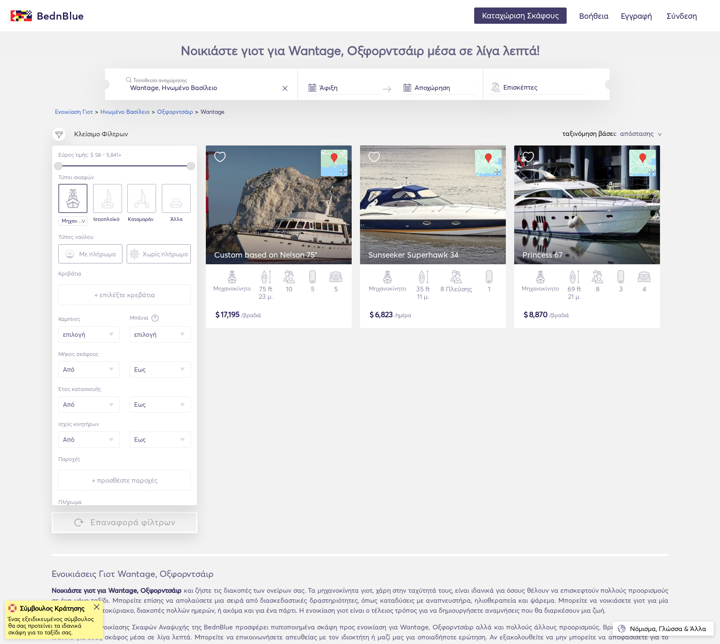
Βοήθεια (593, 16)
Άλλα (176, 219)
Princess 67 (542, 255)
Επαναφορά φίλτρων (132, 522)
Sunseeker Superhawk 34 (413, 255)
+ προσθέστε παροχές (125, 480)
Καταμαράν (140, 219)
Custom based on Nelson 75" (265, 255)
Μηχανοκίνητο (75, 221)
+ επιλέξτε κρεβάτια (124, 295)
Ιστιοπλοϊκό (106, 219)
